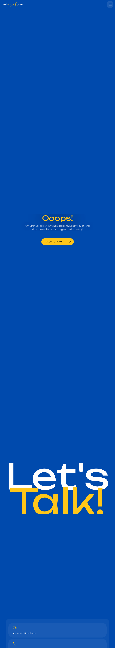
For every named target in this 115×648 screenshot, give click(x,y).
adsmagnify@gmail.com (24, 633)
